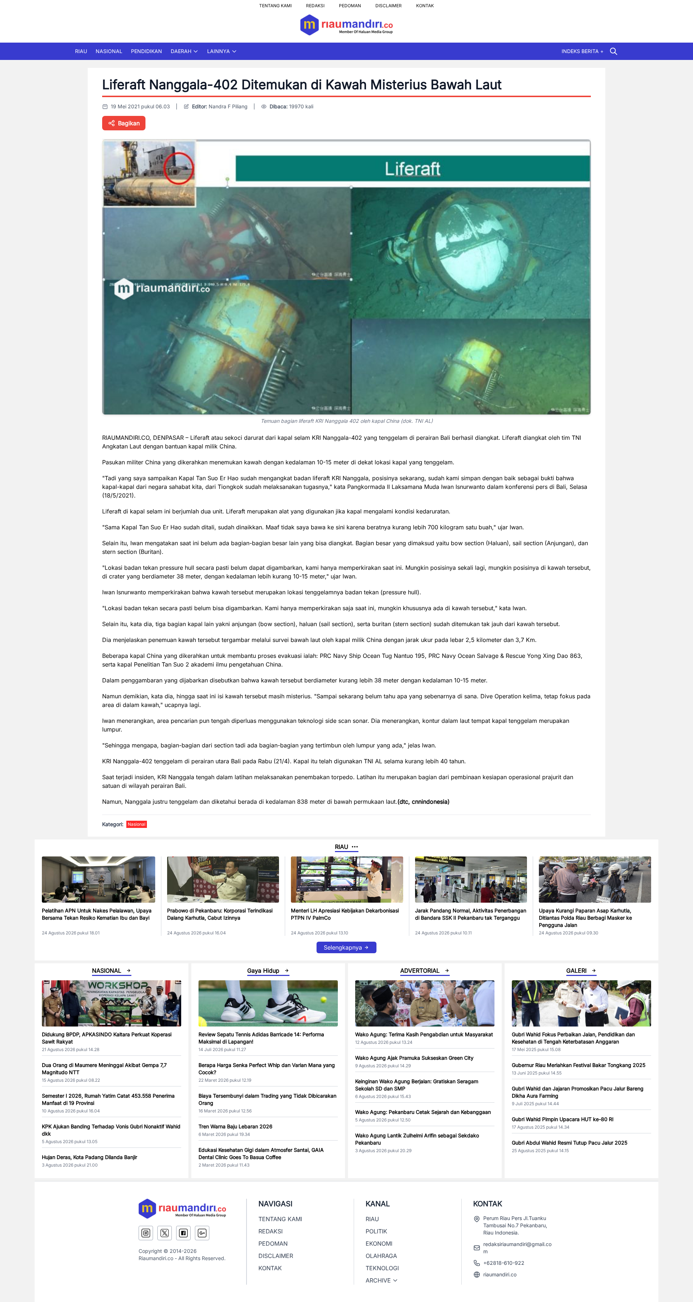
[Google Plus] (202, 1233)
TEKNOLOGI (382, 1268)
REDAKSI (315, 3)
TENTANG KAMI (275, 3)
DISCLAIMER (388, 3)
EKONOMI (379, 1243)
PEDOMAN (350, 3)
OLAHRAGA (381, 1255)
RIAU (81, 51)
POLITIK (376, 1231)
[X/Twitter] (164, 1233)
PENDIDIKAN (146, 51)
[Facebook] (183, 1233)
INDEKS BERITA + (582, 51)
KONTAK (425, 3)
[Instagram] (146, 1233)
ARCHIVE (378, 1280)
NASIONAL (109, 51)
